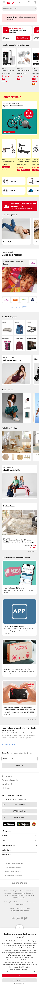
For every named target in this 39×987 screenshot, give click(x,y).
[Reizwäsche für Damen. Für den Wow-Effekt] (16, 370)
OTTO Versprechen (19, 898)
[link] (34, 824)
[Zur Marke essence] (6, 300)
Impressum (7, 893)
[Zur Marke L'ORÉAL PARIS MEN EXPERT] (15, 300)
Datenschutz (29, 891)
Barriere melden (19, 817)
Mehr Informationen (19, 983)
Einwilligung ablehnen (19, 980)
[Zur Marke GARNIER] (24, 300)
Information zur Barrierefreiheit (23, 893)
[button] (7, 327)
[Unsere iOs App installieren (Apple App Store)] (9, 824)
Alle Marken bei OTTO (20, 307)
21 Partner (13, 941)
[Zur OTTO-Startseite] (10, 3)
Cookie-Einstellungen (11, 891)
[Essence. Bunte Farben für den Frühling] (19, 276)
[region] (19, 957)
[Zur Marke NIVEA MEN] (33, 300)
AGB (21, 891)
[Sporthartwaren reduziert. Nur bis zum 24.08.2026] (19, 118)
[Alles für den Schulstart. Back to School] (19, 482)
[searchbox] (17, 8)
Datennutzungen (29, 943)
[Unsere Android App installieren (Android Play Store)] (23, 824)
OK (19, 975)
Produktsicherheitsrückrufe (14, 895)
